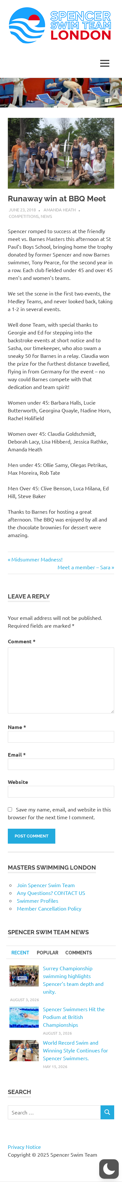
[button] (109, 1169)
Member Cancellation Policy (49, 908)
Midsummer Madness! (36, 559)
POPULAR (47, 952)
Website (18, 781)
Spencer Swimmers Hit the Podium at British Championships (74, 1017)
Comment (21, 641)
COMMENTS (78, 952)
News (46, 216)
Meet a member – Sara (84, 567)
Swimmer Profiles (37, 900)
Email (17, 754)
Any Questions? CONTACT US (51, 892)
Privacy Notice (24, 1146)
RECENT (20, 952)
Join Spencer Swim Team (46, 885)
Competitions (24, 216)
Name (17, 726)
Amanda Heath (60, 209)
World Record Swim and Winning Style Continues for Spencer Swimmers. (75, 1050)
